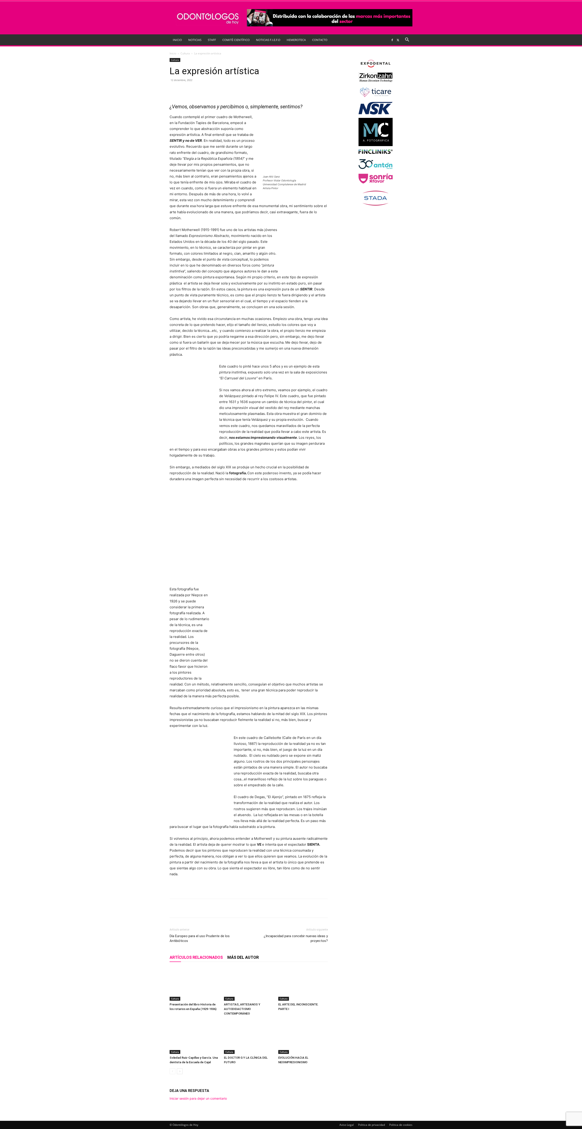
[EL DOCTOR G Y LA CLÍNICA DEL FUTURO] (248, 1037)
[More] (249, 90)
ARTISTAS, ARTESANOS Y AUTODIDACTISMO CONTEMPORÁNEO (242, 1009)
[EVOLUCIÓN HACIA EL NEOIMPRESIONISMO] (303, 1037)
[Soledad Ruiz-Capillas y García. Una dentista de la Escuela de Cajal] (194, 1037)
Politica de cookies (400, 1125)
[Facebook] (392, 39)
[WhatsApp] (228, 90)
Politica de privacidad (371, 1125)
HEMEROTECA (296, 40)
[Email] (238, 90)
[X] (397, 39)
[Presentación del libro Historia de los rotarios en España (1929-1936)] (194, 984)
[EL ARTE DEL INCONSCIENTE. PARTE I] (303, 984)
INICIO (177, 40)
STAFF (212, 40)
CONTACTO (319, 40)
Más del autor (243, 957)
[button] (406, 40)
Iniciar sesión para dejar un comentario (198, 1098)
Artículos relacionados (196, 957)
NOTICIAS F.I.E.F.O (268, 40)
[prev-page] (172, 1071)
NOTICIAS (194, 40)
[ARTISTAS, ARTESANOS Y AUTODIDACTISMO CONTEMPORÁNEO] (248, 984)
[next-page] (180, 1071)
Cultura (185, 53)
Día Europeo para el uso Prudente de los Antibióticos (200, 938)
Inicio (173, 53)
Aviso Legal (346, 1125)
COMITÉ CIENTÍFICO (236, 40)
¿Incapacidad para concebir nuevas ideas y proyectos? (296, 938)
